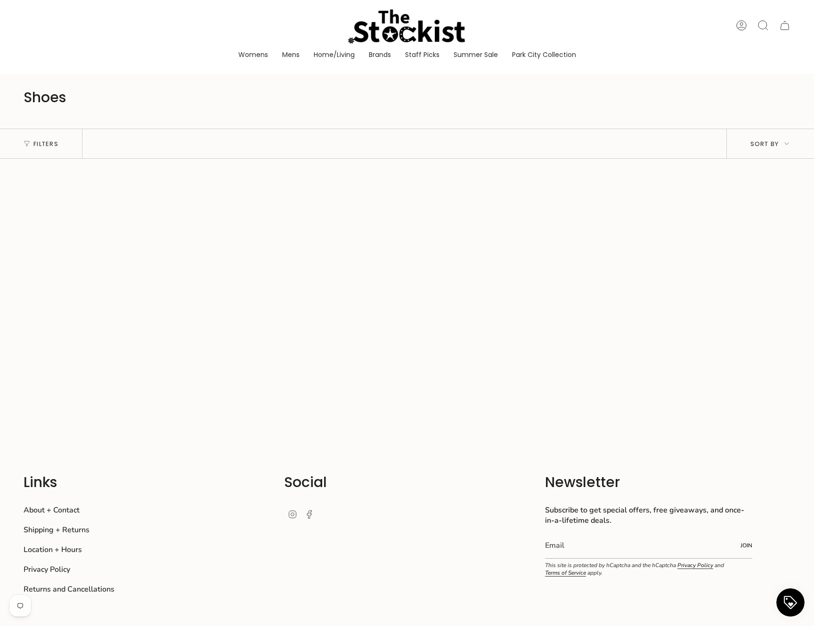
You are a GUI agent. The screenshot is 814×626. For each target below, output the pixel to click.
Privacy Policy (47, 569)
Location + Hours (53, 550)
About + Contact (52, 510)
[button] (253, 55)
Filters (45, 143)
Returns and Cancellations (69, 589)
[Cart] (785, 25)
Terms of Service (565, 573)
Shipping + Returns (57, 530)
